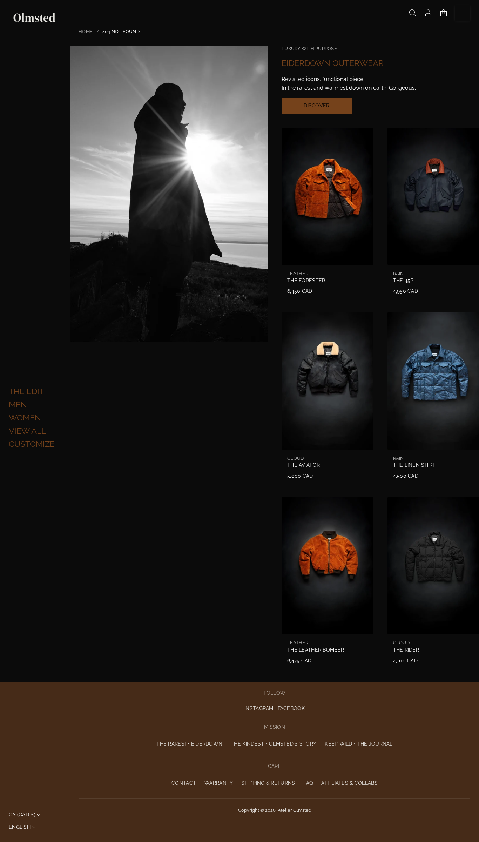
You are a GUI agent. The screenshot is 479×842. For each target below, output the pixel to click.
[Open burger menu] (462, 13)
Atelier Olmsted (294, 810)
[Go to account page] (428, 13)
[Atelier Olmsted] (34, 18)
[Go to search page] (412, 13)
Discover (316, 105)
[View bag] (443, 13)
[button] (412, 13)
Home (86, 31)
